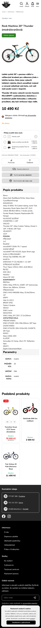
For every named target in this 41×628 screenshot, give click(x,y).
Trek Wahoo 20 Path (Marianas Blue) (11, 466)
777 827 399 (12, 496)
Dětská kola (19, 12)
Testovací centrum (11, 569)
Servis (21, 503)
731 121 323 (12, 503)
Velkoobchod (9, 545)
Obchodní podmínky (12, 541)
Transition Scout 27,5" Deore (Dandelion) (11, 429)
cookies (32, 618)
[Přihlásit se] (35, 597)
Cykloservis (9, 565)
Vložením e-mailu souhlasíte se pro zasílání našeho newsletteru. (19, 604)
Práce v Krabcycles (11, 549)
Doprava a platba (11, 536)
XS (7, 422)
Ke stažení (8, 561)
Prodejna (22, 496)
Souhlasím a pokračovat (21, 622)
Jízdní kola (11, 12)
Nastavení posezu (11, 573)
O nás (6, 532)
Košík (32, 6)
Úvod (3, 12)
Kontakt (25, 509)
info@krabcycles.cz (15, 509)
